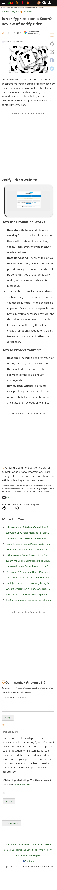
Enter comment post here (14, 697)
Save (7, 497)
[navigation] (52, 43)
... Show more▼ (21, 784)
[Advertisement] (28, 143)
